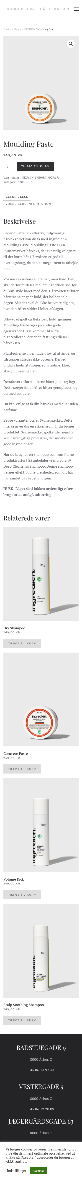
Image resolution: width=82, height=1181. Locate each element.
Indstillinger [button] (16, 1171)
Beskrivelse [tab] (17, 196)
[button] (76, 9)
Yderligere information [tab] (28, 203)
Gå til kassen (54, 9)
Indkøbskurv (21, 9)
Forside (7, 29)
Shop (16, 29)
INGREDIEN (28, 29)
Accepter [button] (38, 1170)
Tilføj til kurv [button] (22, 643)
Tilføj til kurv (35, 166)
